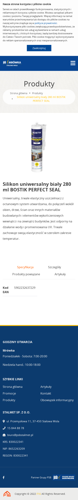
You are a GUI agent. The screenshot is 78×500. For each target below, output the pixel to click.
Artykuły (46, 387)
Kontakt (45, 393)
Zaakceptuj (39, 48)
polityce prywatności (46, 23)
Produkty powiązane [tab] (26, 274)
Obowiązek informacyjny (57, 400)
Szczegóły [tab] (54, 267)
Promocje (9, 393)
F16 (39, 493)
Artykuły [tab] (60, 274)
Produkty (37, 93)
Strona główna (18, 93)
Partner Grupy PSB (41, 477)
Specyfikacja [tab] (25, 267)
